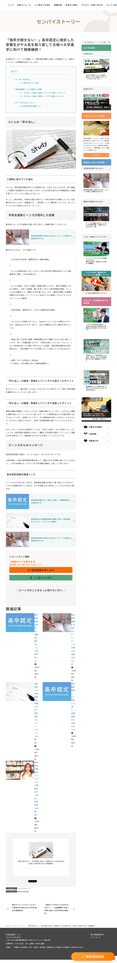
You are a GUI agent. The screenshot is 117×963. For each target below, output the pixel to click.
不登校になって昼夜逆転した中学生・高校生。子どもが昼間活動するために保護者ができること (96, 358)
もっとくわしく (96, 155)
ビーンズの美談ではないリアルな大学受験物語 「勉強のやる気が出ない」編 (96, 225)
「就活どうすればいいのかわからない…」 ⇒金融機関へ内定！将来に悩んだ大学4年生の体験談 (56, 909)
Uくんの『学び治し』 (23, 79)
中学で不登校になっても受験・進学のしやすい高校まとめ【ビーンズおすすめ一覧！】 (96, 77)
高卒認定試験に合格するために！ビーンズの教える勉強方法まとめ (96, 190)
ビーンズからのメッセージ (25, 102)
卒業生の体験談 (95, 427)
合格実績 (92, 433)
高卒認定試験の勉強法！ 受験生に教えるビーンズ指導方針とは (36, 637)
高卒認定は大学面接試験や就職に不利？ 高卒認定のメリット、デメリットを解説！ (36, 713)
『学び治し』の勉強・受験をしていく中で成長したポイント (43, 96)
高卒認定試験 (24, 892)
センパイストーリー (24, 888)
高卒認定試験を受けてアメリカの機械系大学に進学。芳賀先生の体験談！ (36, 788)
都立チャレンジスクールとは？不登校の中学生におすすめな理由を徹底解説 (24, 908)
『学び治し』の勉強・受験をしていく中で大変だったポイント (43, 93)
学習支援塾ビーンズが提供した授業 (28, 89)
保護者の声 (93, 440)
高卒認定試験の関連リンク (31, 106)
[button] (40, 570)
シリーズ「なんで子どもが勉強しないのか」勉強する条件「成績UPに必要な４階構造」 (96, 260)
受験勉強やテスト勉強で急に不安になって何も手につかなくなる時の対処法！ (96, 388)
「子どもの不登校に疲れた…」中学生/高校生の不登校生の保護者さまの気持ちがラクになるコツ (96, 327)
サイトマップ (96, 937)
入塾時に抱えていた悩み (30, 83)
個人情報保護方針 (97, 934)
